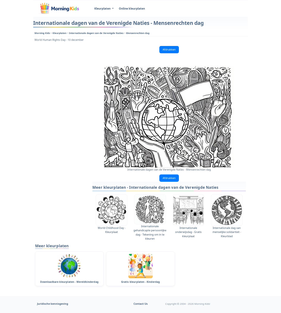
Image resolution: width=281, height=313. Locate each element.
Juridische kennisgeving (52, 304)
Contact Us (141, 304)
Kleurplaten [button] (102, 8)
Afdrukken (169, 49)
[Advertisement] (61, 93)
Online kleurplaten (132, 8)
